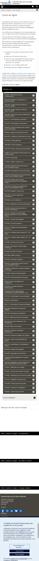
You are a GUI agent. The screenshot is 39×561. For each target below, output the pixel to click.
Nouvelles (4, 513)
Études (9, 10)
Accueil (3, 10)
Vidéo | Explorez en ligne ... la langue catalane (15, 488)
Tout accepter (19, 554)
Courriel (3, 507)
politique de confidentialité (18, 559)
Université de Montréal (5, 2)
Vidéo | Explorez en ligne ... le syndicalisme (14, 433)
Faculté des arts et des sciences (22, 2)
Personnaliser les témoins (20, 546)
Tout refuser (20, 551)
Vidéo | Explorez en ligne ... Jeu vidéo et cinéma (16, 461)
